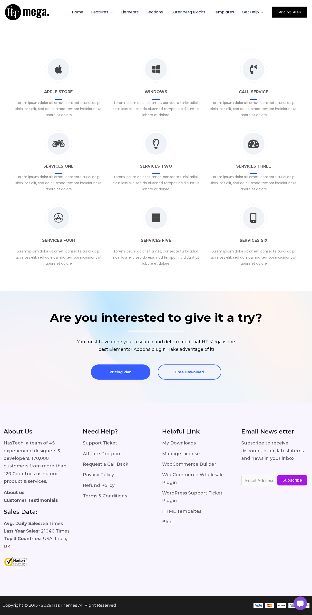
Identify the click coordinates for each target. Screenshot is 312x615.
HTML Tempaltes (181, 511)
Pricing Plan (121, 372)
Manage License (181, 453)
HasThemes (64, 605)
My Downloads (179, 443)
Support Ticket (100, 443)
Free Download (189, 372)
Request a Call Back (105, 464)
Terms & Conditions (105, 496)
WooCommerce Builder (189, 464)
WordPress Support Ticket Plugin (192, 496)
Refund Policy (99, 485)
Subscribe (292, 480)
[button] (110, 12)
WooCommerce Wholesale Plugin (193, 478)
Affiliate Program (102, 453)
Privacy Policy (98, 474)
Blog (167, 521)
